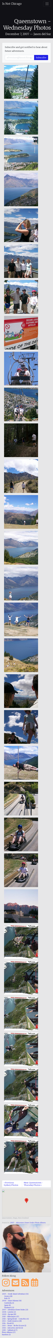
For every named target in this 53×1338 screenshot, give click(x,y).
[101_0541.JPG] (21, 153)
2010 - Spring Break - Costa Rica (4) (15, 1319)
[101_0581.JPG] (21, 870)
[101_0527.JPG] (21, 905)
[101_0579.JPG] (21, 798)
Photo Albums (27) (8, 1332)
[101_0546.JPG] (21, 260)
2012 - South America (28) (12, 1321)
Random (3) (6, 1335)
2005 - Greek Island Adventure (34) (15, 1294)
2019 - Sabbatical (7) (9, 1330)
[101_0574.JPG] (21, 690)
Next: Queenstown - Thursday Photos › (33, 1183)
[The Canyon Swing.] (21, 1120)
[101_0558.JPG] (21, 440)
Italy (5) (7, 1298)
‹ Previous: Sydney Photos (11, 1183)
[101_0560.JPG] (21, 511)
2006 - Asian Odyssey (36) (11, 1301)
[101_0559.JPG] (21, 475)
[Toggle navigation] (47, 3)
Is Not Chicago (12, 3)
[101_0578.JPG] (21, 762)
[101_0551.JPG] (21, 368)
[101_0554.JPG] (21, 404)
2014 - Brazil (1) (8, 1323)
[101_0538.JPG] (21, 117)
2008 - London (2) (9, 1312)
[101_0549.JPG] (21, 332)
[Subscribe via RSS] (25, 1282)
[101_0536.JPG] (21, 81)
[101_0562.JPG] (21, 547)
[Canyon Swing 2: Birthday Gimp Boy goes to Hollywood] (21, 1156)
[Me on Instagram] (6, 1282)
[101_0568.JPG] (21, 619)
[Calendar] (34, 1282)
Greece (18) (8, 1296)
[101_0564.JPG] (21, 583)
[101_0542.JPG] (21, 189)
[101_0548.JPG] (21, 296)
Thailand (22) (9, 1307)
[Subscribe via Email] (15, 1282)
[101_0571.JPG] (21, 655)
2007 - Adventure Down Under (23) (15, 1310)
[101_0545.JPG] (21, 225)
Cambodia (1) (9, 1303)
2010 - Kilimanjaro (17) (10, 1317)
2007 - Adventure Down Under (22, 1222)
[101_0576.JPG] (21, 726)
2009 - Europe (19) (9, 1314)
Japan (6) (7, 1305)
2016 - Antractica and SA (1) (12, 1328)
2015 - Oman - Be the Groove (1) (14, 1326)
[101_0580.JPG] (21, 834)
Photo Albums (40, 1222)
